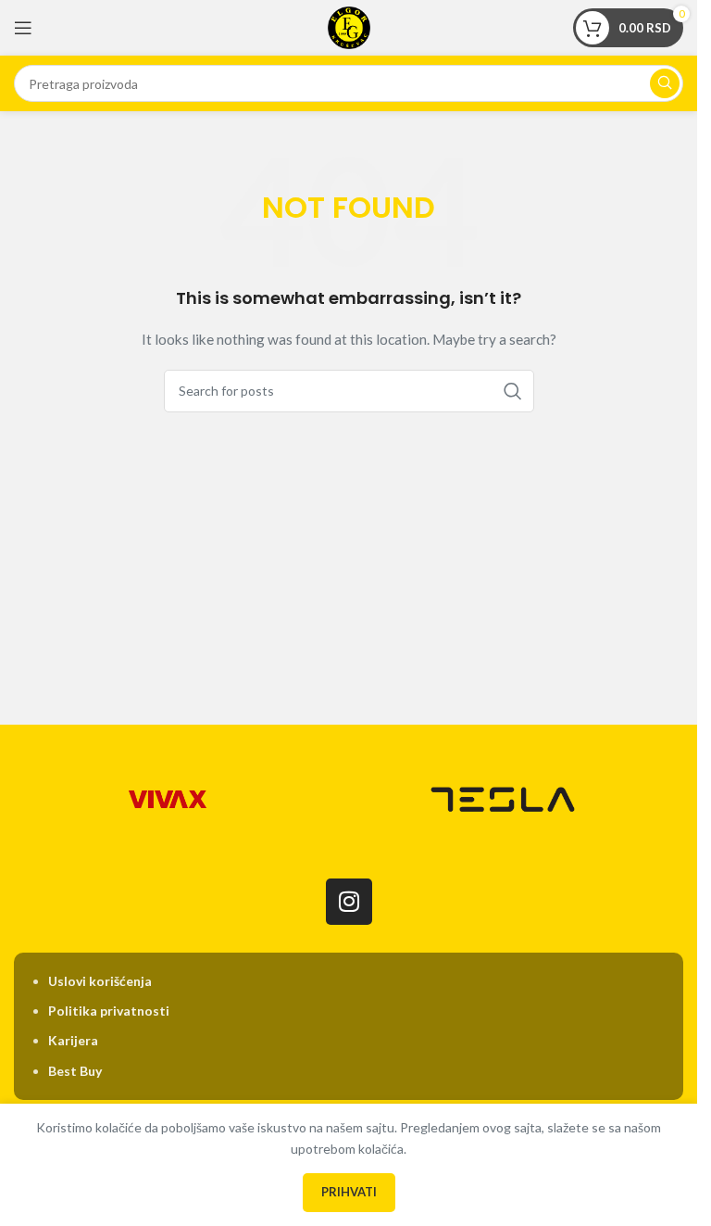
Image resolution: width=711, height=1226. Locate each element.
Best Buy (75, 1071)
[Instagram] (349, 901)
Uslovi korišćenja (100, 981)
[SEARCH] (665, 83)
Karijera (73, 1040)
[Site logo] (349, 26)
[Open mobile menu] (23, 27)
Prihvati (349, 1191)
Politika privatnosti (108, 1010)
